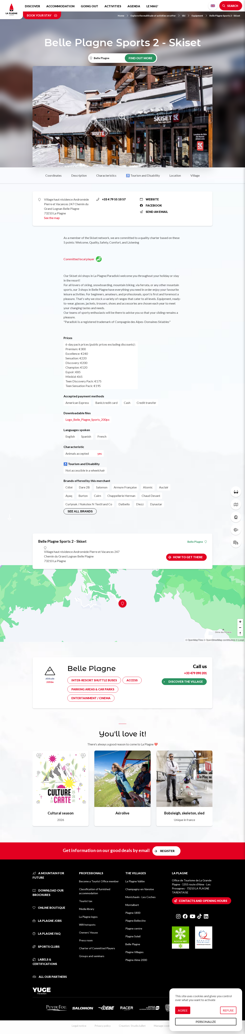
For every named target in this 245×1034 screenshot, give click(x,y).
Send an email (157, 211)
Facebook (154, 205)
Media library (86, 909)
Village (195, 175)
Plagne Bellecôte (135, 920)
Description (79, 175)
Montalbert (132, 904)
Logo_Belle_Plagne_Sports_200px (87, 419)
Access (132, 680)
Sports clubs (48, 946)
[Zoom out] (240, 627)
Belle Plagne (195, 541)
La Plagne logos (88, 916)
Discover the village (185, 681)
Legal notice (79, 1025)
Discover (32, 6)
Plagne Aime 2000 (136, 960)
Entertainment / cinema (90, 698)
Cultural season (61, 813)
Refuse (228, 1010)
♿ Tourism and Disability (143, 175)
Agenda (133, 6)
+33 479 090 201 (195, 673)
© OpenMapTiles (194, 639)
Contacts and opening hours (203, 900)
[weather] (235, 529)
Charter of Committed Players (97, 948)
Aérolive (122, 813)
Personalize (206, 1021)
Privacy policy (103, 1025)
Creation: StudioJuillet (132, 1025)
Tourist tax (85, 901)
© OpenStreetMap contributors (219, 639)
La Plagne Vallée (135, 881)
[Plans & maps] (235, 504)
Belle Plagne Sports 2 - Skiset (224, 15)
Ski (183, 15)
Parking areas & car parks (92, 689)
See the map (52, 218)
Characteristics (106, 175)
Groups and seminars (91, 956)
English (213, 5)
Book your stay (39, 15)
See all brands (80, 511)
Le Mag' (152, 6)
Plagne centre (133, 928)
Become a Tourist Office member (99, 881)
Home (121, 15)
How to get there (188, 557)
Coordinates (53, 175)
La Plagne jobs (49, 920)
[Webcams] (235, 517)
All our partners (52, 976)
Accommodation (60, 6)
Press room (86, 940)
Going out (89, 6)
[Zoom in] (240, 622)
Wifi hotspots (87, 924)
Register (167, 851)
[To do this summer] (235, 491)
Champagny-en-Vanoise (139, 889)
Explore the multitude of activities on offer (153, 15)
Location (175, 175)
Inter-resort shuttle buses (94, 680)
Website (152, 199)
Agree (183, 1010)
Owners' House (88, 932)
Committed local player (79, 259)
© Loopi (240, 639)
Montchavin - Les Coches (140, 897)
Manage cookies (163, 1025)
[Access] (235, 542)
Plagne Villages (134, 952)
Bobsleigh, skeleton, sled (184, 813)
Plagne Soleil (132, 936)
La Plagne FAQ (48, 933)
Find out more (140, 58)
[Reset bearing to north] (240, 633)
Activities (113, 6)
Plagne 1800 (132, 912)
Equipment (197, 15)
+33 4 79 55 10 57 (114, 199)
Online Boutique (51, 907)
